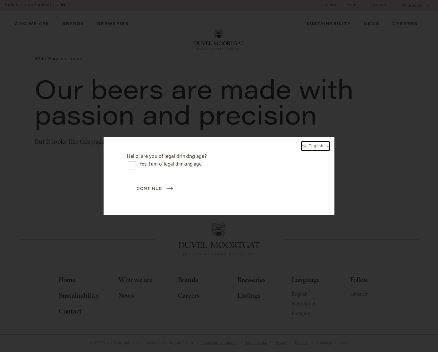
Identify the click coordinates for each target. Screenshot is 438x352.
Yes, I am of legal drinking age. (171, 164)
